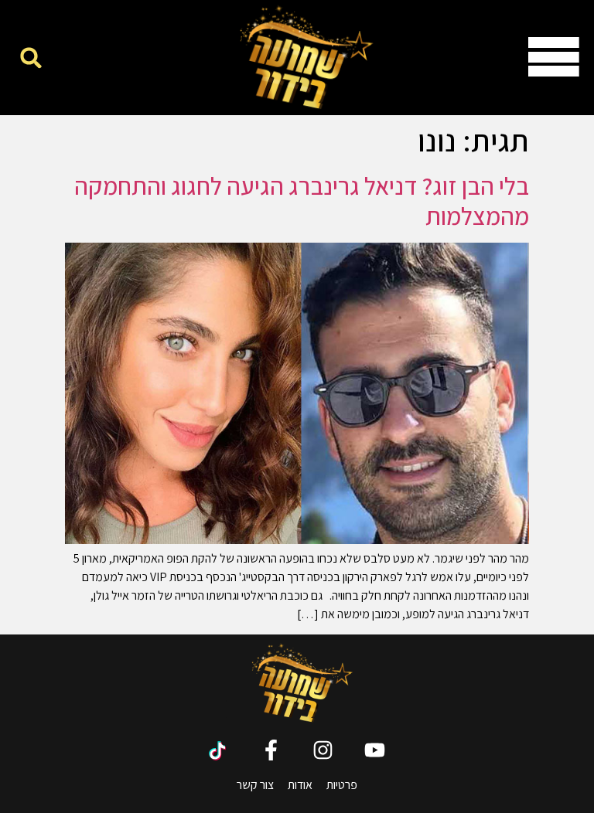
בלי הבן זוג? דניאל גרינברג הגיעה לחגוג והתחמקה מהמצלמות (301, 200)
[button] (31, 57)
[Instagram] (322, 750)
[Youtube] (374, 750)
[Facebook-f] (271, 750)
